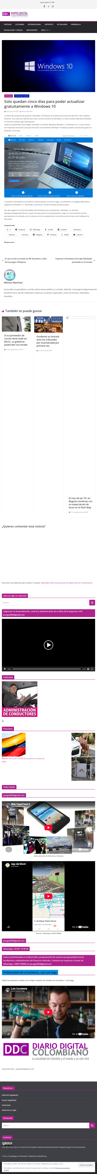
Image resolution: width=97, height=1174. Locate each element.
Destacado (8, 96)
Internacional (34, 24)
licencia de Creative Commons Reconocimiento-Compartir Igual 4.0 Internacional (53, 1147)
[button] (49, 30)
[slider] (47, 669)
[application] (48, 645)
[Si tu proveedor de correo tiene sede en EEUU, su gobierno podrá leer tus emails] (16, 318)
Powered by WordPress (37, 1156)
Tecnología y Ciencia (13, 30)
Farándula (76, 24)
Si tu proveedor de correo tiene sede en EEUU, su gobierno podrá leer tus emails (15, 340)
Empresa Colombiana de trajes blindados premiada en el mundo (73, 260)
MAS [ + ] (44, 30)
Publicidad (6, 1105)
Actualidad (62, 24)
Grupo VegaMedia (9, 1100)
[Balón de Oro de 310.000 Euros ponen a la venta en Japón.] (25, 760)
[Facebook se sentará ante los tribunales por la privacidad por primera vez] (48, 318)
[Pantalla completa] (92, 669)
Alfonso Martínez (27, 111)
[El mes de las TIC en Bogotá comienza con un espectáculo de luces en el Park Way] (80, 318)
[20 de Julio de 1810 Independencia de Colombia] (14, 745)
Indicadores (31, 30)
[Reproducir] (5, 669)
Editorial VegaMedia (10, 1095)
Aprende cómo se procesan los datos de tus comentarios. (67, 582)
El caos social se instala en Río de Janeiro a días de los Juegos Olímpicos (26, 260)
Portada (7, 24)
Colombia (19, 24)
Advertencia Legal (9, 1110)
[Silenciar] (88, 669)
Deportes (49, 24)
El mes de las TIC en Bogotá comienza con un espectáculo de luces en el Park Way (80, 503)
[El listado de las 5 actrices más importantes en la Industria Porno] (83, 745)
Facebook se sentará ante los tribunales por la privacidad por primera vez (48, 341)
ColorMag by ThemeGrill (17, 1156)
